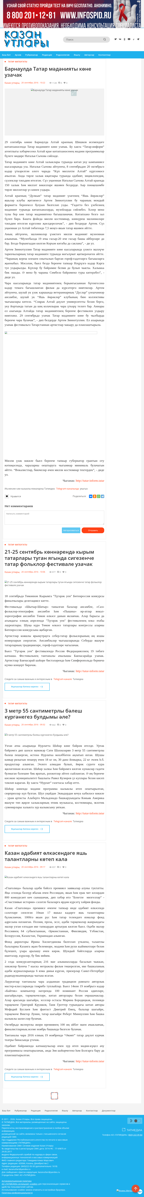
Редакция (47, 55)
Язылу (77, 55)
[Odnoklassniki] (124, 40)
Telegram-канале (63, 679)
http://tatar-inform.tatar (90, 480)
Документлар (108, 1110)
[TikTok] (133, 40)
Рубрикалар (31, 55)
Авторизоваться (71, 530)
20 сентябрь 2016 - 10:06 (33, 571)
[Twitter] (115, 40)
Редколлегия (62, 55)
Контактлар (104, 55)
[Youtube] (128, 40)
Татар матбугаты (17, 61)
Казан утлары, (12, 82)
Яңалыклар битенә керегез (24, 686)
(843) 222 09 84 (135, 1135)
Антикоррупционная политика (17, 1181)
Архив (18, 55)
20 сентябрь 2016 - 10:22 (33, 82)
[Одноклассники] (94, 496)
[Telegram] (137, 40)
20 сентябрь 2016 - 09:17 (33, 867)
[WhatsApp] (98, 496)
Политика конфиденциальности (17, 1192)
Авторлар (89, 55)
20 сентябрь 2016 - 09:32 (33, 724)
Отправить (93, 530)
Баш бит (6, 55)
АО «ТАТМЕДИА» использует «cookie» (20, 1184)
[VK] (119, 40)
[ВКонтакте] (90, 496)
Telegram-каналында (67, 488)
